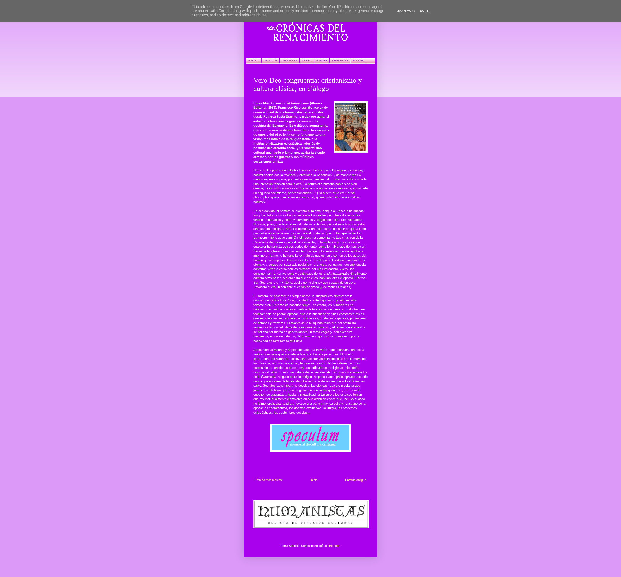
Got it (425, 11)
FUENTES (321, 60)
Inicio (314, 480)
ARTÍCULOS (270, 60)
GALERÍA (306, 60)
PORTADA (253, 60)
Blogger (334, 546)
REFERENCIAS (340, 60)
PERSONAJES (289, 60)
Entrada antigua (355, 480)
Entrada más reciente (269, 480)
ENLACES (358, 60)
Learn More (405, 11)
